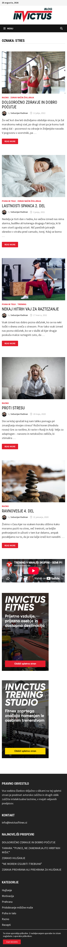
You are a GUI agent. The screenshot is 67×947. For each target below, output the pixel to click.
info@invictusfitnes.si (14, 822)
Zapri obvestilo (12, 942)
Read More (11, 141)
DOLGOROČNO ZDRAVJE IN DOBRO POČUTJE (28, 842)
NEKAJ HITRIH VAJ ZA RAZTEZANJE (30, 309)
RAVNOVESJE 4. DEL (18, 511)
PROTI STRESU (13, 408)
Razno (5, 97)
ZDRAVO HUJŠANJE (13, 858)
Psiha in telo (9, 201)
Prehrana (7, 901)
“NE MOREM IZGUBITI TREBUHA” (22, 864)
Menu (10, 28)
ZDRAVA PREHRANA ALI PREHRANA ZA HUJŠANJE (31, 869)
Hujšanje (7, 890)
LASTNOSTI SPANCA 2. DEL (23, 206)
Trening (21, 304)
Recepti (6, 925)
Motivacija (8, 896)
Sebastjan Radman (19, 113)
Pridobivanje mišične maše (17, 907)
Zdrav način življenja (22, 97)
